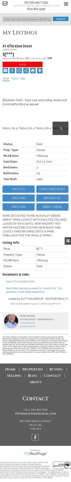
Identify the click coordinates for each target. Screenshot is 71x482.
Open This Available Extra (20, 281)
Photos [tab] (15, 78)
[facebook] (35, 438)
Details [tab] (6, 78)
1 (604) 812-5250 (27, 323)
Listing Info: (11, 242)
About (35, 382)
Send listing (19, 198)
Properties (32, 369)
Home (10, 369)
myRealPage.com (35, 454)
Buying (56, 369)
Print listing (18, 207)
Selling (14, 375)
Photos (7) (19, 189)
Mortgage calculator (52, 198)
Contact (52, 375)
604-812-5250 (36, 9)
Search (60, 18)
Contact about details (52, 189)
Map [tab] (23, 78)
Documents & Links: (16, 274)
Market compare (52, 207)
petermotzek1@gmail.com (35, 414)
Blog (32, 375)
